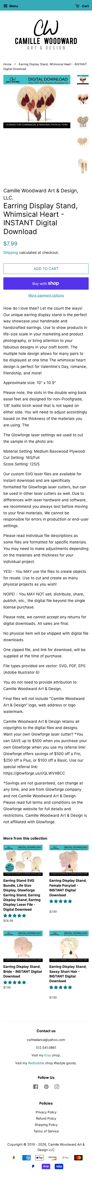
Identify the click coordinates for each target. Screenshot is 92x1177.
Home (7, 64)
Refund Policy (46, 1118)
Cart (85, 6)
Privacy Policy (46, 1112)
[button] (15, 915)
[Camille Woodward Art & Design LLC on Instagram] (56, 1087)
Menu (13, 6)
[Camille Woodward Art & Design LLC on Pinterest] (46, 1087)
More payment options (46, 295)
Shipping (10, 252)
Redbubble (36, 1063)
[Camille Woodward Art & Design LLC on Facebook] (35, 1087)
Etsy (47, 1055)
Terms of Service (46, 1131)
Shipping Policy (46, 1125)
